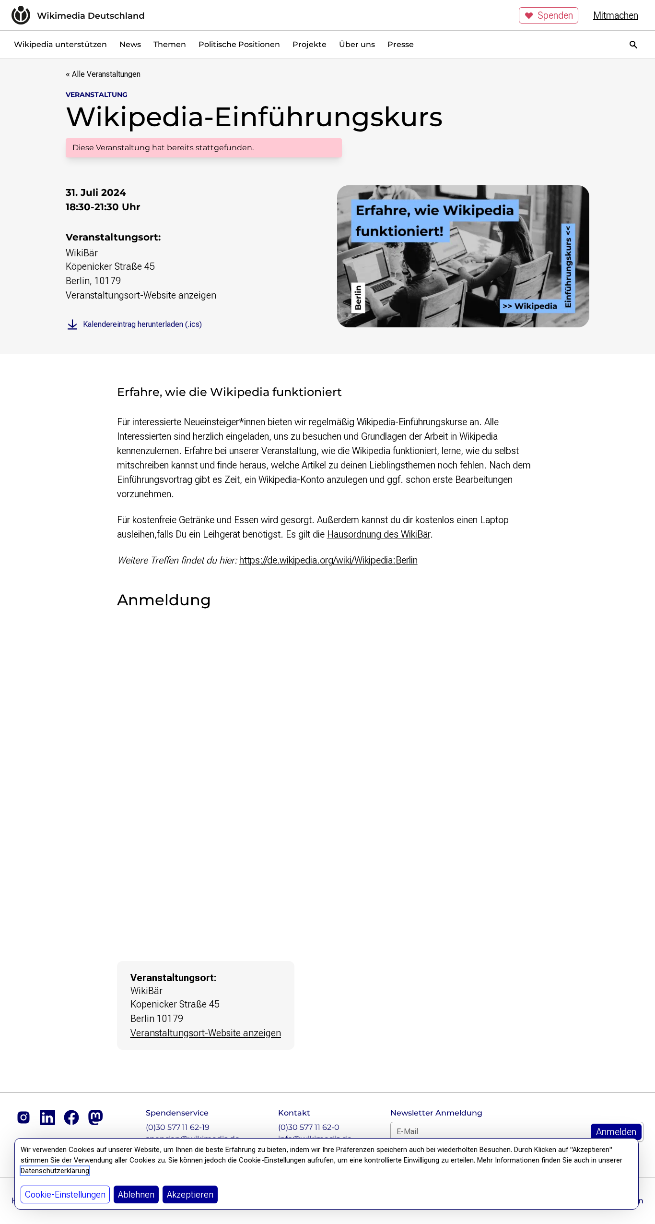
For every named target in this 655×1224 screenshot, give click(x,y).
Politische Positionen (239, 44)
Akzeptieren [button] (190, 1194)
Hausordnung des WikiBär (378, 534)
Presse (400, 44)
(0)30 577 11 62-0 (308, 1127)
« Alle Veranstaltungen (103, 74)
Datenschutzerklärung (55, 1170)
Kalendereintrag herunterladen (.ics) (142, 324)
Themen (169, 44)
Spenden (555, 15)
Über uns (357, 44)
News (130, 44)
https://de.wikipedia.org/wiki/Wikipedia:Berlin (328, 560)
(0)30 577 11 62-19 (178, 1127)
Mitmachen (615, 15)
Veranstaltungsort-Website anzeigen (141, 295)
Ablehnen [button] (136, 1194)
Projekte (309, 44)
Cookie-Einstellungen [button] (65, 1194)
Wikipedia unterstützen (60, 44)
